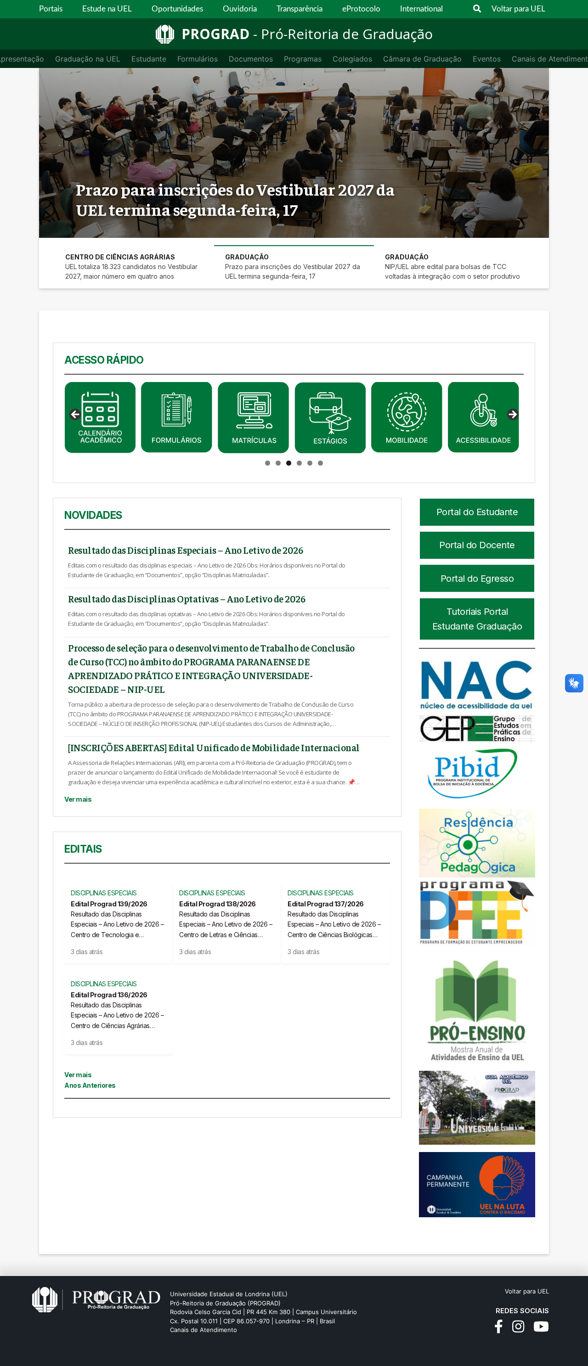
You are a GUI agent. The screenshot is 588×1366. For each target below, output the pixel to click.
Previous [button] (76, 415)
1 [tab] (267, 463)
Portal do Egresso (477, 578)
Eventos (487, 58)
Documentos (251, 58)
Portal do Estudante (477, 511)
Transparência (299, 9)
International (421, 9)
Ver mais (77, 799)
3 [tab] (288, 463)
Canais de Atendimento (203, 1329)
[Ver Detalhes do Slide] (101, 417)
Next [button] (512, 415)
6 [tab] (320, 463)
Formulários (197, 58)
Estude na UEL (107, 9)
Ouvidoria (240, 9)
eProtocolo (361, 9)
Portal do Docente (477, 545)
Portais (50, 9)
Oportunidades (177, 9)
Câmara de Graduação (422, 58)
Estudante (148, 58)
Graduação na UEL (87, 58)
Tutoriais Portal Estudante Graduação (477, 619)
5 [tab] (309, 463)
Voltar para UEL (518, 9)
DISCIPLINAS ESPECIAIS (104, 893)
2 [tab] (278, 463)
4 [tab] (299, 463)
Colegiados (352, 58)
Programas (303, 58)
